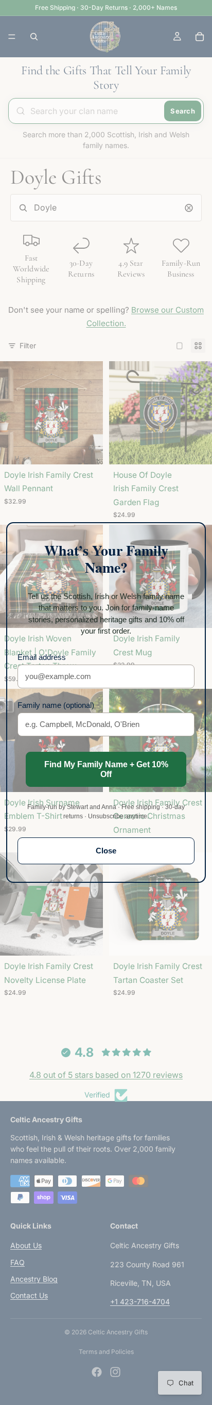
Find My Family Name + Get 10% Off (106, 769)
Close (106, 850)
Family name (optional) (55, 705)
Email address (41, 657)
